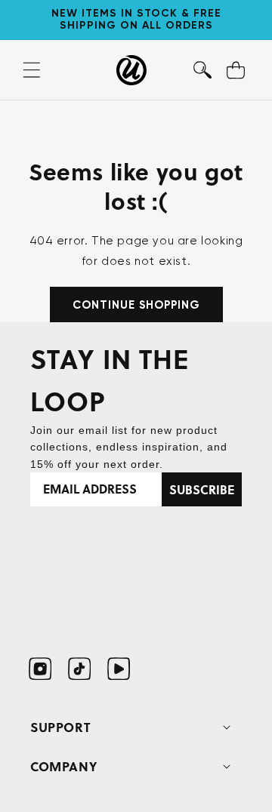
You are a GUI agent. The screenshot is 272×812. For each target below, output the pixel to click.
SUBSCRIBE (201, 489)
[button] (202, 70)
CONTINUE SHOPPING (136, 305)
